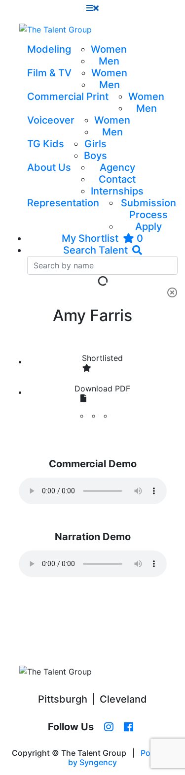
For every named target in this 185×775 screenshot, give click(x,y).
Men (109, 61)
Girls (95, 144)
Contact (117, 179)
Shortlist (102, 358)
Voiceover (50, 120)
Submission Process (148, 209)
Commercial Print (68, 96)
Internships (117, 191)
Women (109, 49)
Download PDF (102, 388)
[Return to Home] (55, 29)
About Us (49, 167)
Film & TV (49, 73)
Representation (63, 203)
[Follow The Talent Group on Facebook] (128, 727)
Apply (148, 226)
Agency (117, 167)
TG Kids (45, 144)
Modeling (49, 49)
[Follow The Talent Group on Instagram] (108, 727)
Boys (95, 155)
